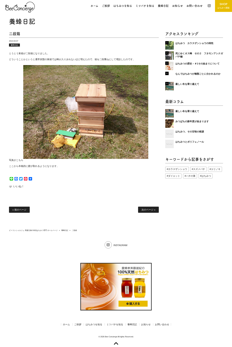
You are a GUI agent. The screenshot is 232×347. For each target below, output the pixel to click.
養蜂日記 (14, 45)
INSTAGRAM (120, 245)
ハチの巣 (190, 176)
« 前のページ (19, 209)
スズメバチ (199, 169)
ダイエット (174, 176)
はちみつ (206, 176)
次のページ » (148, 209)
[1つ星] (10, 186)
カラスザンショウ (177, 169)
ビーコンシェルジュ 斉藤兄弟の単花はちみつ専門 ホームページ (33, 230)
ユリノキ (215, 169)
